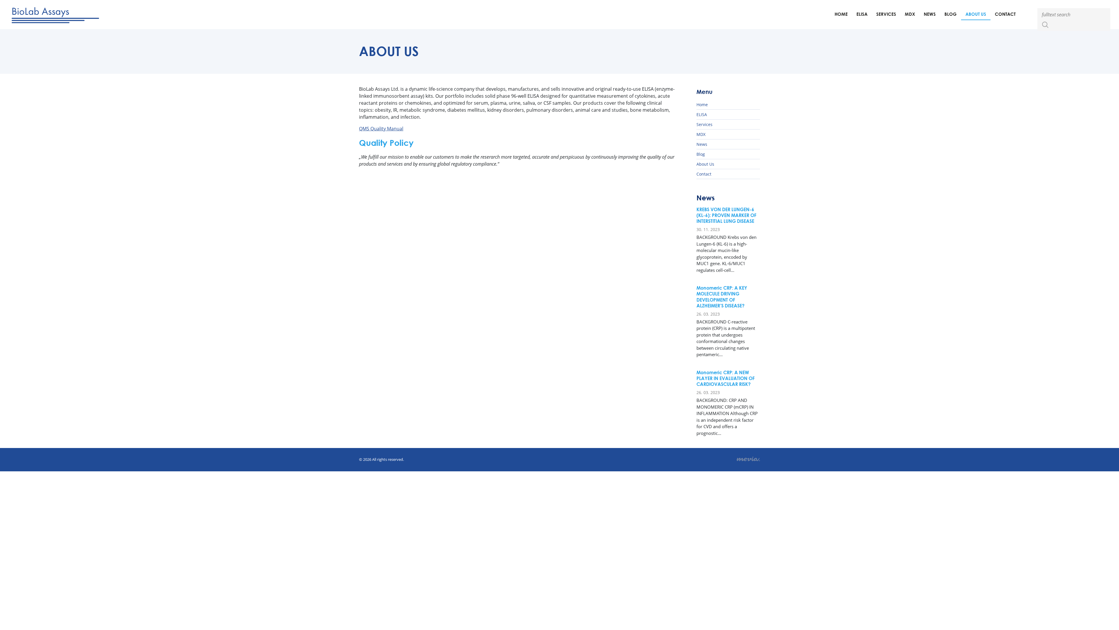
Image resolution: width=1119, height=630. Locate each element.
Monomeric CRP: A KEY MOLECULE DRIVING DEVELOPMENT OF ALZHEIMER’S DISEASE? (721, 296)
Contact (1005, 14)
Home (841, 14)
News (930, 14)
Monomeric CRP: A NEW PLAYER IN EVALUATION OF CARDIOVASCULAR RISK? (725, 378)
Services (886, 14)
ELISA (862, 14)
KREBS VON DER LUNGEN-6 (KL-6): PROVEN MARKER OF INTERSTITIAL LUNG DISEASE (726, 215)
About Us (975, 14)
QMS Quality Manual (381, 128)
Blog (950, 14)
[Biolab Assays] (55, 14)
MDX (910, 14)
